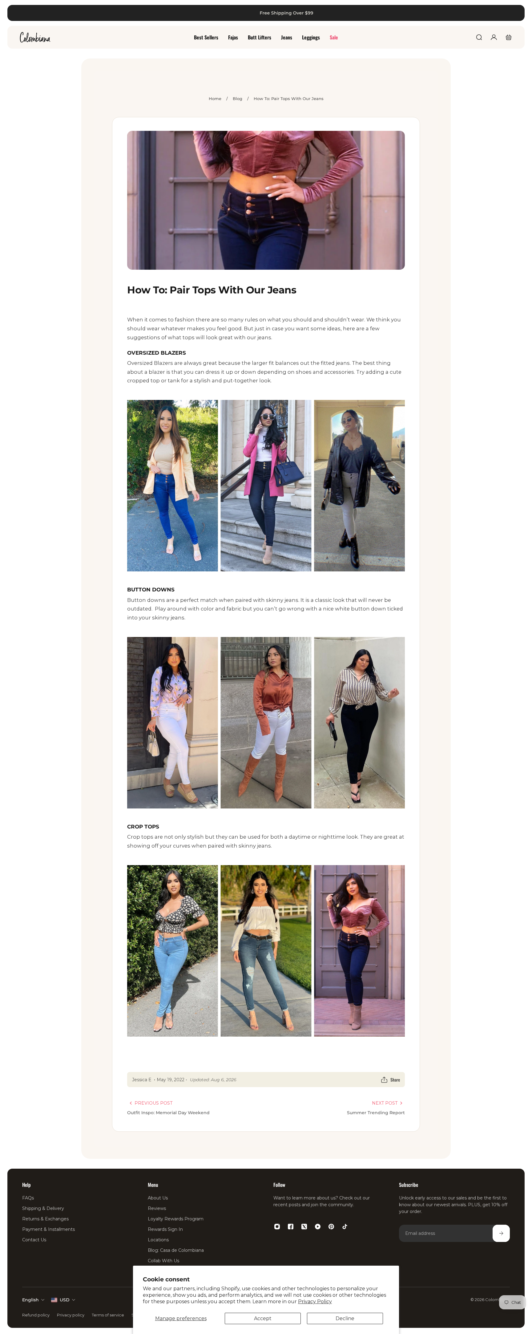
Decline (345, 1318)
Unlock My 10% (136, 746)
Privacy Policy (315, 1301)
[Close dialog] (518, 14)
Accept (263, 1318)
